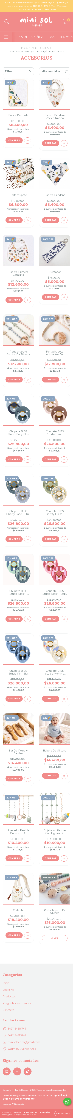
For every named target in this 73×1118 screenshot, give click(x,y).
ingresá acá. (60, 1095)
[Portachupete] (27, 220)
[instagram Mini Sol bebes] (7, 1071)
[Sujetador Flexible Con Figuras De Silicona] (64, 858)
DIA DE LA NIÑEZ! (31, 36)
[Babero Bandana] (64, 220)
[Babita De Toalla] (27, 140)
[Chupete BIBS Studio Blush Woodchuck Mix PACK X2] (64, 459)
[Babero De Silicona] (64, 776)
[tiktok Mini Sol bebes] (28, 1071)
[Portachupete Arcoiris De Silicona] (27, 380)
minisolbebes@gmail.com (24, 1042)
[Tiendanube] (14, 1104)
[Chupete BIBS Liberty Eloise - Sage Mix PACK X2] (64, 539)
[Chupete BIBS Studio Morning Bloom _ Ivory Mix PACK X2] (64, 699)
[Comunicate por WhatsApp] (67, 1102)
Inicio (24, 48)
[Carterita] (27, 935)
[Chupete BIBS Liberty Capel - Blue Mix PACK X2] (27, 539)
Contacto (8, 1010)
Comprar (14, 140)
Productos (9, 996)
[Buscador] (7, 22)
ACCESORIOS (40, 48)
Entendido (63, 1113)
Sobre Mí (8, 989)
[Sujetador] (64, 297)
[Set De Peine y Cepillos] (27, 779)
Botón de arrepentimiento (19, 1098)
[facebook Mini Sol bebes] (17, 1071)
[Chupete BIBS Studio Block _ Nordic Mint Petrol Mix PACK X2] (27, 619)
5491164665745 (17, 1028)
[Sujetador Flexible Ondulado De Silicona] (27, 858)
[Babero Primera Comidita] (27, 300)
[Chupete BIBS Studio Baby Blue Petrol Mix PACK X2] (27, 459)
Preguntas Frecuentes (17, 1003)
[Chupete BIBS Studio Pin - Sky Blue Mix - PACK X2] (27, 699)
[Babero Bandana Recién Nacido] (64, 143)
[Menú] (6, 37)
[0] (66, 22)
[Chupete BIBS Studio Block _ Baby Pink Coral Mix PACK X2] (64, 619)
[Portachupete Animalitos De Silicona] (64, 380)
